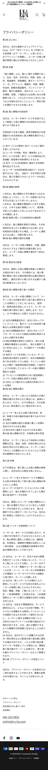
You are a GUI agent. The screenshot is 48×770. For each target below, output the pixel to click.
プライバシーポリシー (12, 702)
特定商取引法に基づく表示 (14, 706)
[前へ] (4, 3)
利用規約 (6, 710)
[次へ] (44, 3)
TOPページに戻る (10, 698)
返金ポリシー (13, 758)
